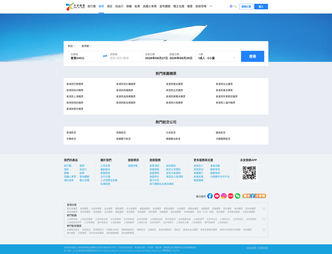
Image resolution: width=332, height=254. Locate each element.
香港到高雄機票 (124, 90)
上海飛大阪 (142, 222)
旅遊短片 (154, 176)
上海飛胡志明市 (74, 222)
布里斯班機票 (233, 212)
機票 (82, 165)
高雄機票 (97, 212)
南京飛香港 (170, 219)
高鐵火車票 (70, 176)
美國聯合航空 (173, 138)
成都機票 (205, 208)
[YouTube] (217, 196)
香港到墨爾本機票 (175, 96)
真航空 (177, 229)
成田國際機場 (112, 233)
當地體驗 (84, 176)
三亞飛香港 (89, 222)
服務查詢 (215, 172)
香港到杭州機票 (74, 90)
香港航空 (71, 132)
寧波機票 (157, 208)
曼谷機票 (108, 208)
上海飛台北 (225, 219)
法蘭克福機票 (249, 212)
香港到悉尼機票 (74, 108)
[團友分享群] (254, 196)
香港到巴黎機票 (74, 83)
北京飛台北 (212, 219)
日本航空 (171, 132)
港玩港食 (69, 180)
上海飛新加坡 (156, 219)
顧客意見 (215, 169)
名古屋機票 (131, 208)
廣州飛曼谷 (102, 222)
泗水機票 (153, 212)
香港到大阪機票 (174, 102)
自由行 (83, 169)
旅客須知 (154, 165)
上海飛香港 (129, 222)
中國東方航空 (112, 229)
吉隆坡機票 (189, 212)
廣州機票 (71, 233)
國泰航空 (220, 132)
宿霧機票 (216, 208)
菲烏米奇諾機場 (96, 233)
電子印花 (154, 180)
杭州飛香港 (115, 219)
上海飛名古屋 (182, 222)
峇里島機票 (85, 212)
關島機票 (119, 212)
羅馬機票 (119, 208)
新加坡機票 (176, 212)
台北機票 (108, 212)
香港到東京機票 (224, 90)
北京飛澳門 (155, 222)
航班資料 (171, 165)
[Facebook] (210, 196)
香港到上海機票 (74, 96)
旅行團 (67, 165)
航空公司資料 (173, 169)
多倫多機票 (96, 208)
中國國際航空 (223, 138)
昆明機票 (141, 212)
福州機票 (238, 208)
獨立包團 (84, 180)
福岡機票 (84, 208)
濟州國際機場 (128, 233)
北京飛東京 (251, 219)
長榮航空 (121, 132)
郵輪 (66, 172)
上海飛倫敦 (115, 222)
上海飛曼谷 (223, 222)
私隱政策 (105, 183)
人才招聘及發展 (108, 180)
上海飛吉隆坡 (86, 219)
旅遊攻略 (133, 165)
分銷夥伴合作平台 (220, 176)
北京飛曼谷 (238, 219)
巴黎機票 (82, 233)
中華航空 (71, 138)
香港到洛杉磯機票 (126, 83)
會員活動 (215, 165)
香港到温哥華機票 (126, 96)
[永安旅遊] (75, 6)
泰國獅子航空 (123, 138)
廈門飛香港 (210, 222)
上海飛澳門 (198, 219)
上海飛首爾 (72, 219)
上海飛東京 (196, 222)
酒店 (66, 169)
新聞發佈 (105, 172)
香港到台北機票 (224, 83)
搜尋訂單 (246, 6)
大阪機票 (181, 208)
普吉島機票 (72, 208)
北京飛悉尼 (168, 222)
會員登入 (198, 165)
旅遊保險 (154, 169)
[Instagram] (224, 196)
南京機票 (130, 212)
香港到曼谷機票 (174, 83)
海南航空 (86, 229)
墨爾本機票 (193, 208)
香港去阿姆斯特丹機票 (230, 229)
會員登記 (198, 169)
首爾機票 (164, 212)
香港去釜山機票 (190, 229)
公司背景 (105, 165)
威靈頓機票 (145, 208)
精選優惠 (198, 180)
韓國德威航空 (128, 229)
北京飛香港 (129, 219)
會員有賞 (198, 176)
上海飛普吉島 (101, 219)
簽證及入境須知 (174, 176)
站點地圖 (251, 247)
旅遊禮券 (154, 172)
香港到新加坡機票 (126, 102)
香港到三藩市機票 (225, 102)
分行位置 (105, 176)
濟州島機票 (250, 208)
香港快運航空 (165, 229)
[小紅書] (230, 196)
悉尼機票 (227, 208)
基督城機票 (169, 208)
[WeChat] (237, 196)
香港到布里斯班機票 (227, 96)
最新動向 (105, 169)
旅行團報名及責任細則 (162, 183)
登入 (261, 6)
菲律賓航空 (98, 229)
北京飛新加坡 (184, 219)
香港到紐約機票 (74, 102)
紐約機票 (220, 212)
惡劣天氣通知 (173, 172)
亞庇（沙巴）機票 (205, 212)
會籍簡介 (198, 172)
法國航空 (152, 229)
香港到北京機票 (174, 90)
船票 (82, 172)
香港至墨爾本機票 (208, 229)
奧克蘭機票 (72, 212)
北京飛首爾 (142, 219)
